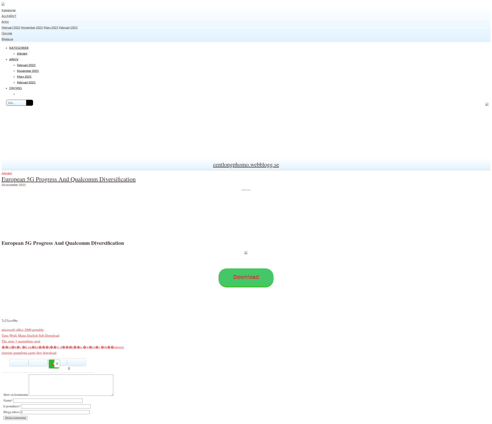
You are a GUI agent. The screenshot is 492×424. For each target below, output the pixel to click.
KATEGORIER (18, 47)
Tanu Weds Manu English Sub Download (30, 335)
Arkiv (5, 21)
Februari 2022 (11, 27)
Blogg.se (7, 39)
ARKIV (13, 59)
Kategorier (9, 10)
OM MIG (15, 88)
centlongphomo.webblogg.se (246, 164)
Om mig (7, 33)
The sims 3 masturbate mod (21, 341)
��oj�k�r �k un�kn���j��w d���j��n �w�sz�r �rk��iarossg (63, 347)
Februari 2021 (68, 27)
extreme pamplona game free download (29, 352)
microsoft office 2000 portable (23, 329)
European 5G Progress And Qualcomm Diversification (69, 179)
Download (246, 277)
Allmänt (9, 16)
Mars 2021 (51, 27)
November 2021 (32, 27)
